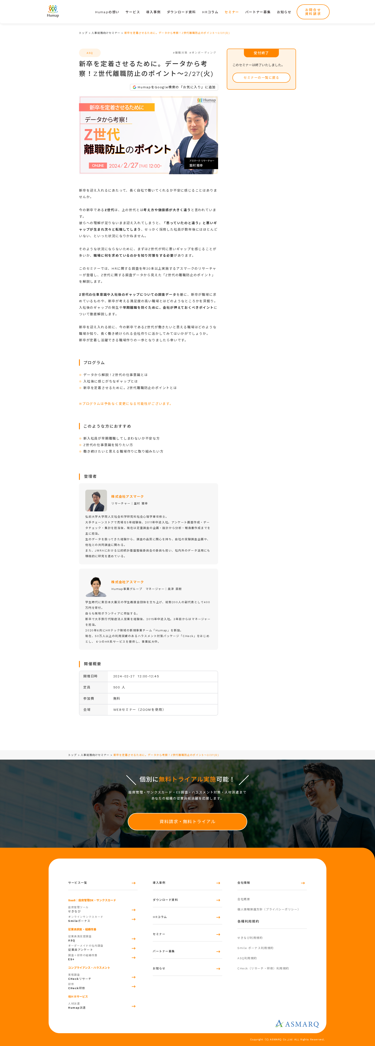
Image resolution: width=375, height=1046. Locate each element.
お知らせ (284, 12)
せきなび (78, 909)
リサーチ (80, 976)
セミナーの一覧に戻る (261, 78)
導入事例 (153, 12)
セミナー (232, 12)
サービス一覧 (77, 882)
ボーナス (86, 919)
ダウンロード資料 (181, 12)
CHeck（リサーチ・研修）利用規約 (263, 968)
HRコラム (210, 12)
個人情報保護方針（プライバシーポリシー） (269, 909)
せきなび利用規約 (250, 937)
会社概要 (243, 899)
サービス (132, 12)
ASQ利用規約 (247, 958)
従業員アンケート (86, 947)
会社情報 (243, 882)
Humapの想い (107, 12)
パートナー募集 (258, 12)
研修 (76, 986)
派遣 (77, 1005)
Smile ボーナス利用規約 (255, 948)
